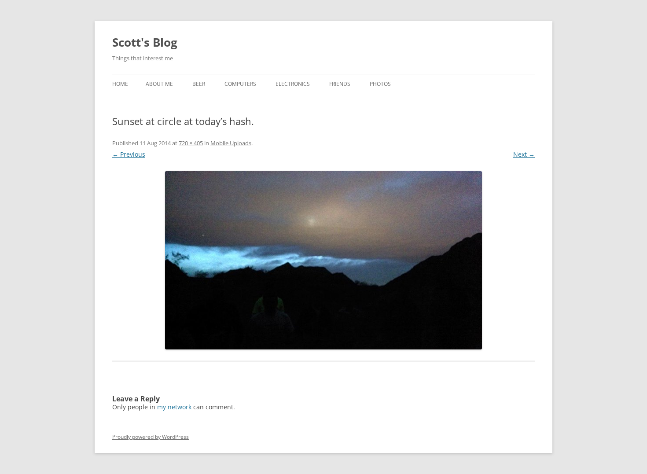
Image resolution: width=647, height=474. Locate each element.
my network (174, 407)
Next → (524, 154)
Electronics (293, 84)
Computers (240, 84)
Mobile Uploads (230, 143)
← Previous (128, 154)
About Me (159, 84)
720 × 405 (191, 143)
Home (120, 84)
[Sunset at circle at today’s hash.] (323, 260)
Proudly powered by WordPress (150, 437)
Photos (380, 84)
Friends (339, 84)
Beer (198, 84)
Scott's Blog (144, 42)
